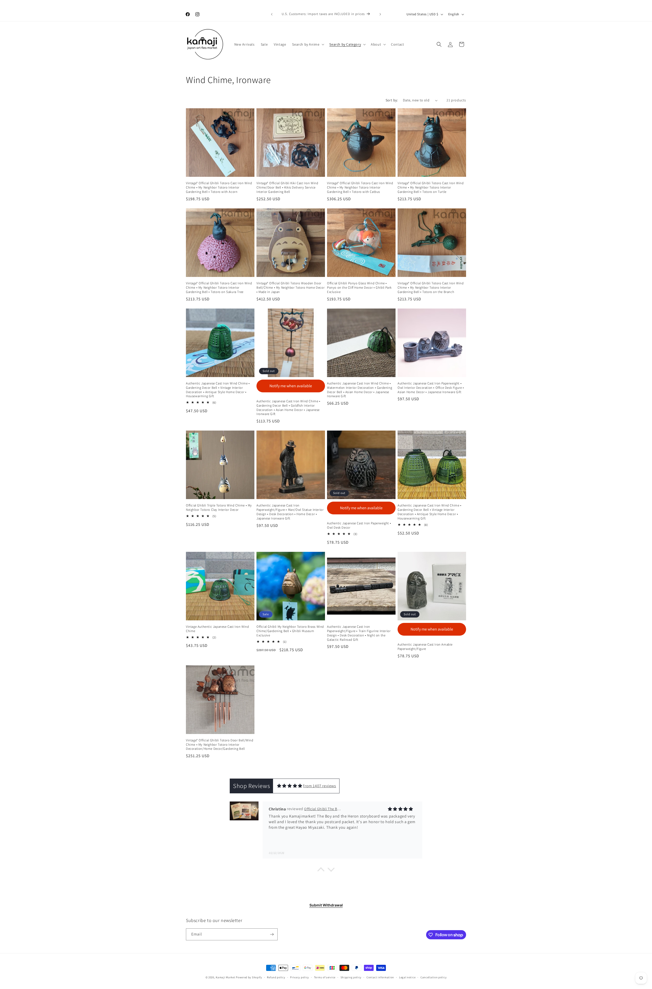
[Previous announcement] (271, 14)
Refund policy (276, 977)
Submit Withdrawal (326, 905)
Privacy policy (299, 977)
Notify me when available (290, 386)
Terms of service (324, 977)
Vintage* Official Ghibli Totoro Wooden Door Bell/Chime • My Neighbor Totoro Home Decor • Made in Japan (290, 287)
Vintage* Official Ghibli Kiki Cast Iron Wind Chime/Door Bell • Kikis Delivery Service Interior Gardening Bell (287, 187)
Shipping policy (351, 977)
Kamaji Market (225, 977)
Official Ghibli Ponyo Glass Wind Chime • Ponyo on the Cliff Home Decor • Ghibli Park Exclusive (359, 287)
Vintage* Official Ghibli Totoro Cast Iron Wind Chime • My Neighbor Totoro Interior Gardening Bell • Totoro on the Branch (431, 287)
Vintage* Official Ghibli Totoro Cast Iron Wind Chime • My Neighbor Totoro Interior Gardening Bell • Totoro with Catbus (360, 187)
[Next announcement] (380, 14)
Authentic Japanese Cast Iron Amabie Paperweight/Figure (425, 647)
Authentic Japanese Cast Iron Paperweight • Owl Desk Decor (359, 525)
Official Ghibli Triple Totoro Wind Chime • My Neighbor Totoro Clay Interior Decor (219, 507)
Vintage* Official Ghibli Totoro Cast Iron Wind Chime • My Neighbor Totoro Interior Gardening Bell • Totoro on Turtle (431, 187)
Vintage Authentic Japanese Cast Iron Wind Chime (217, 629)
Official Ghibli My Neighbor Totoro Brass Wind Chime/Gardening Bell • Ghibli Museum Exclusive (290, 631)
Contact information (380, 977)
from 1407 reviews (319, 785)
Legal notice (407, 977)
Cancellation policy (433, 977)
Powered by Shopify (249, 977)
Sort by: (392, 100)
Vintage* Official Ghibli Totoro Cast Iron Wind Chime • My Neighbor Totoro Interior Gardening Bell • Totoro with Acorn (219, 187)
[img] (289, 786)
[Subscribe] (271, 934)
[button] (307, 44)
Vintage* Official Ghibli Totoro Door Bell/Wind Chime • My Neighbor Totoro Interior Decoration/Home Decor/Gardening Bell (219, 744)
